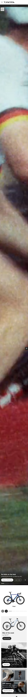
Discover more (13, 580)
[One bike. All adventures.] (14, 296)
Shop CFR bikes (15, 664)
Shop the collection (8, 690)
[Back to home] (9, 2)
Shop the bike (7, 638)
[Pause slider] (25, 579)
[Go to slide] (5, 583)
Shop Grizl (4, 580)
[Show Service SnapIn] (26, 348)
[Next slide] (6, 611)
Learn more (6, 664)
